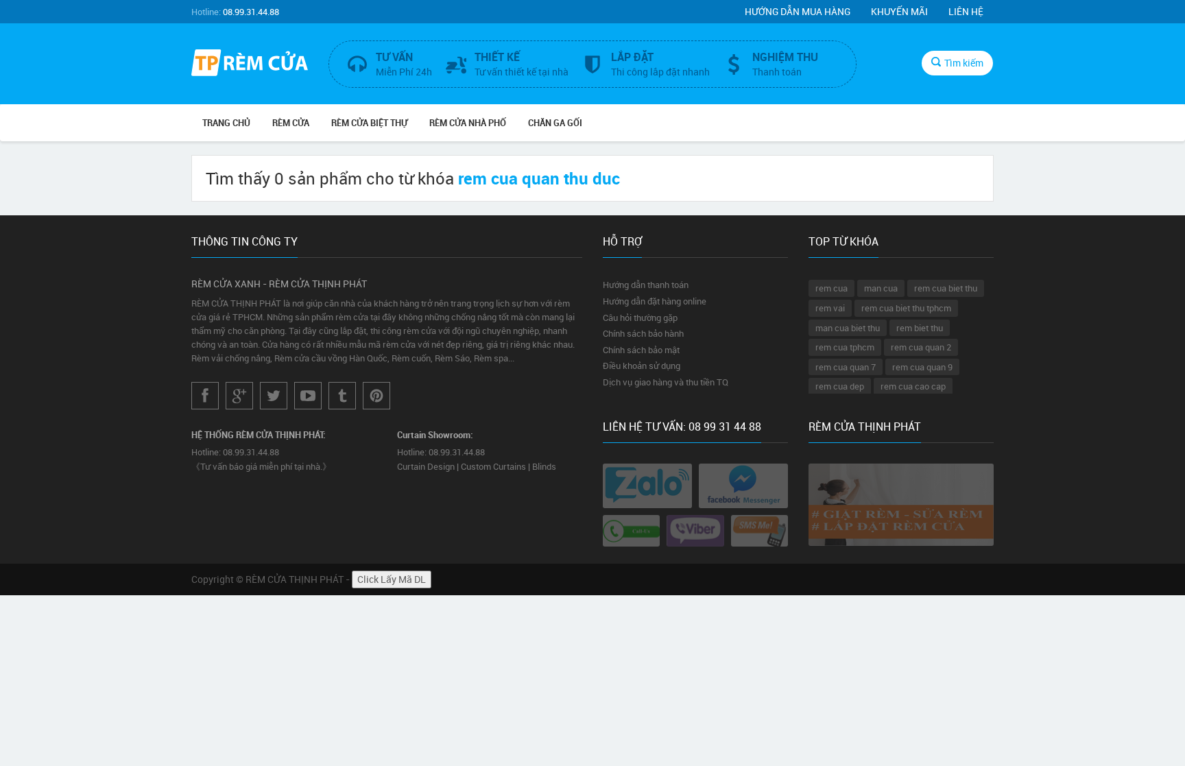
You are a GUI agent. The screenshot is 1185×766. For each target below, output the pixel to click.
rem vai (830, 308)
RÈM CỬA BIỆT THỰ (369, 123)
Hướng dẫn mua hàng (797, 11)
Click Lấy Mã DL (391, 579)
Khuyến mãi (899, 11)
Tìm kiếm (963, 62)
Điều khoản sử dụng (641, 365)
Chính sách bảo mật (641, 350)
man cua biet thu (847, 328)
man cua (881, 288)
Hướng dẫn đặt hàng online (654, 301)
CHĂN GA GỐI (555, 123)
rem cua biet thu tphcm (906, 308)
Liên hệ (965, 11)
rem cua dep (839, 386)
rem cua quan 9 (922, 367)
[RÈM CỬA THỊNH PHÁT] (249, 64)
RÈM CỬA (290, 123)
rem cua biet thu (945, 288)
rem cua (831, 288)
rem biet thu (919, 328)
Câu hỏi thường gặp (640, 317)
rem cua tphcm (844, 347)
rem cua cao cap (913, 386)
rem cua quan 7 (845, 367)
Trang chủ (226, 123)
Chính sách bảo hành (643, 333)
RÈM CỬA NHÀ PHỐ (467, 123)
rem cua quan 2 (921, 347)
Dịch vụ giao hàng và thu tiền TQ (665, 382)
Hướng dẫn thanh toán (646, 284)
